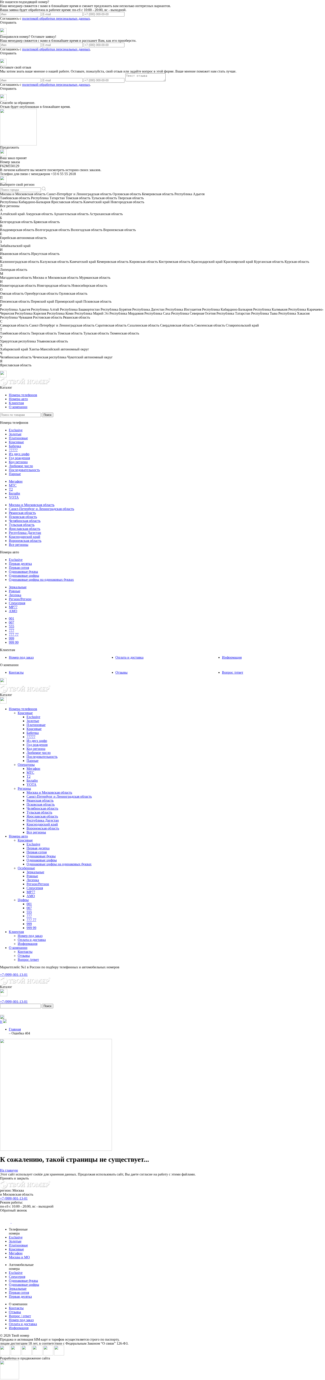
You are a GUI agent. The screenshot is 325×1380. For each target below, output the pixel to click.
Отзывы (121, 672)
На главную (9, 1170)
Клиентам (16, 403)
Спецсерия (17, 603)
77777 (13, 450)
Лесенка (15, 595)
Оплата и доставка (129, 657)
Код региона (18, 462)
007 (11, 622)
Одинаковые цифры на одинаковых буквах (41, 579)
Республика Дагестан (25, 533)
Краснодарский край (24, 537)
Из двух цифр (19, 454)
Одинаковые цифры (24, 575)
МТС (13, 485)
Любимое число (21, 466)
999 (11, 638)
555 (11, 626)
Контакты (16, 672)
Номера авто (18, 399)
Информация (232, 657)
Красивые (16, 442)
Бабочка (15, 446)
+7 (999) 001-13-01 (14, 1198)
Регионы (24, 788)
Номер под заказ (21, 657)
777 (11, 630)
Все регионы (18, 545)
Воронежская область (25, 541)
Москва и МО (19, 1257)
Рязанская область (22, 513)
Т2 (11, 489)
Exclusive (16, 430)
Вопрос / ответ (20, 1316)
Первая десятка (20, 564)
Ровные (14, 591)
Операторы (26, 764)
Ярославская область (24, 529)
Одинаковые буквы (23, 571)
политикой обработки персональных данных (56, 18)
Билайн (14, 493)
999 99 (14, 642)
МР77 (13, 607)
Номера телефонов (23, 395)
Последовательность (24, 470)
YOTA (14, 497)
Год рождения (19, 458)
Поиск (48, 415)
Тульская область (21, 525)
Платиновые (18, 438)
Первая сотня (19, 568)
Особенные (26, 868)
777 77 (14, 634)
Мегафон (16, 481)
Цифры (23, 900)
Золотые (15, 434)
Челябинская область (24, 521)
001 (11, 618)
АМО (13, 611)
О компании (18, 407)
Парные (15, 474)
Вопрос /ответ (232, 672)
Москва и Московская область (31, 505)
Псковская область (23, 517)
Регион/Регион (20, 599)
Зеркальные (18, 587)
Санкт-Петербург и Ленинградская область (41, 509)
